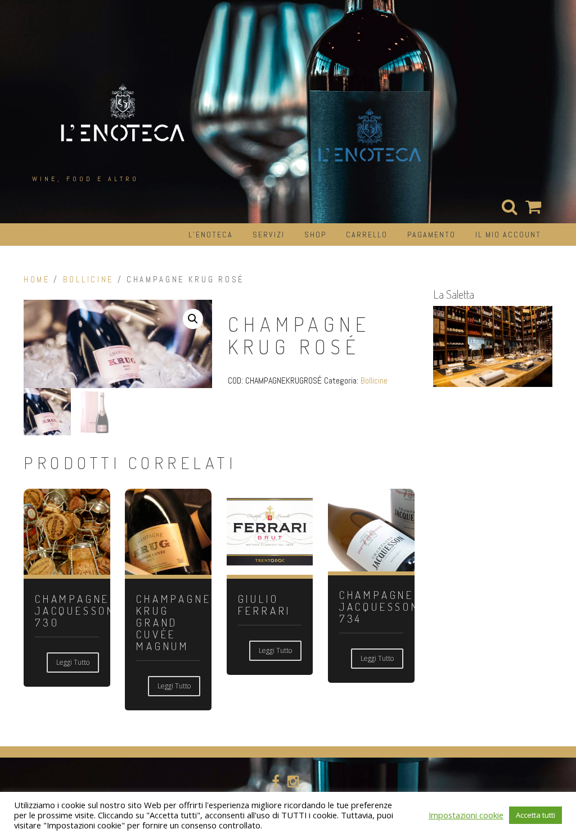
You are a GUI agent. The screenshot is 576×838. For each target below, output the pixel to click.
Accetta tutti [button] (535, 815)
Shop (315, 234)
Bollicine (88, 279)
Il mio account (508, 234)
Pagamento (431, 234)
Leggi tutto (72, 662)
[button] (193, 319)
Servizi (269, 234)
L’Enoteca (210, 234)
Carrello (367, 234)
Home (37, 279)
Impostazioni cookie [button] (466, 815)
